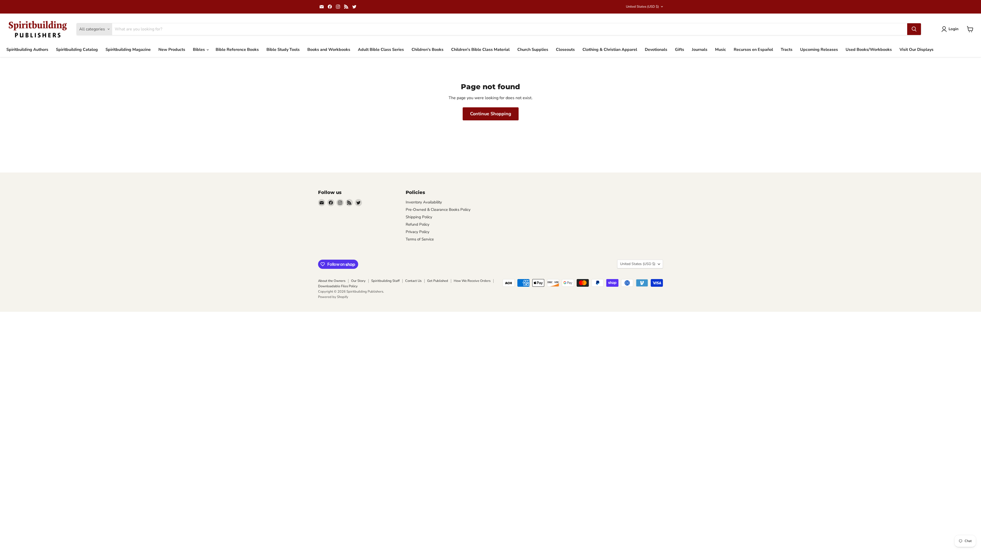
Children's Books (427, 49)
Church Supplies (532, 49)
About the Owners (331, 281)
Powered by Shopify (333, 297)
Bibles (199, 49)
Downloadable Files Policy (338, 286)
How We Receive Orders (472, 281)
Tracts (786, 49)
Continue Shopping (490, 114)
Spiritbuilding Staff (385, 281)
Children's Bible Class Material (480, 49)
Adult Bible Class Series (381, 49)
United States (642, 6)
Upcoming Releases (819, 49)
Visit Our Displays (916, 49)
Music (720, 49)
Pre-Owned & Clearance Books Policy (438, 209)
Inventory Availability (424, 202)
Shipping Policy (419, 217)
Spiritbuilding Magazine (128, 49)
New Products (171, 49)
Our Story (358, 281)
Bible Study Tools (283, 49)
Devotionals (656, 49)
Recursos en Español (753, 49)
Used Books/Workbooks (869, 49)
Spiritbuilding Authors (27, 49)
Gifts (679, 49)
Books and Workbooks (328, 49)
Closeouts (565, 49)
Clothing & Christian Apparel (609, 49)
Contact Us (413, 281)
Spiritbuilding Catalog (77, 49)
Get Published (437, 281)
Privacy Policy (417, 231)
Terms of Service (420, 239)
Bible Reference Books (237, 49)
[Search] (914, 29)
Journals (699, 49)
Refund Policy (417, 224)
